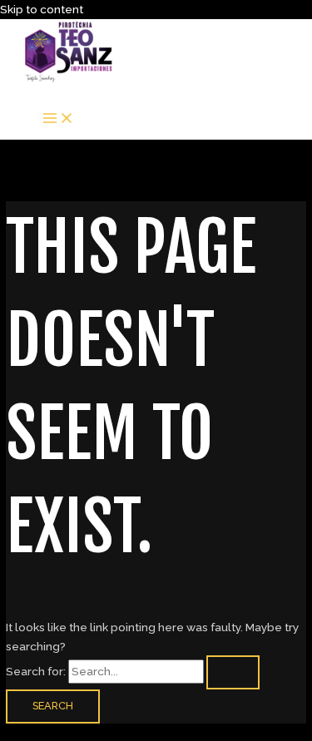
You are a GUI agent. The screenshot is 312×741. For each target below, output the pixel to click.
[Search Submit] (233, 672)
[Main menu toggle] (58, 119)
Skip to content (41, 9)
